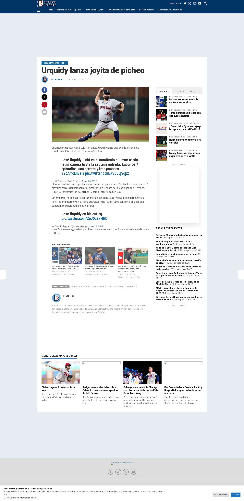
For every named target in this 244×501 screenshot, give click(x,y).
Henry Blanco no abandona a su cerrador (185, 141)
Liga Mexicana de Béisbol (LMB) (121, 9)
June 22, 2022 (96, 226)
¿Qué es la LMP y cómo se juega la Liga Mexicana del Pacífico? (185, 128)
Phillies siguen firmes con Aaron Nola (59, 389)
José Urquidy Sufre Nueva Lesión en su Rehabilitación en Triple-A (65, 267)
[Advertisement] (122, 35)
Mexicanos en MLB (115, 286)
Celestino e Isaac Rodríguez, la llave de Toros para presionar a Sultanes (179, 274)
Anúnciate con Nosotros (170, 9)
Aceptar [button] (236, 494)
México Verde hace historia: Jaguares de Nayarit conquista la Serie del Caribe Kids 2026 (177, 290)
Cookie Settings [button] (220, 494)
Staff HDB (57, 79)
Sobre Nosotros (146, 9)
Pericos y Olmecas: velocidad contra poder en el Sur (184, 101)
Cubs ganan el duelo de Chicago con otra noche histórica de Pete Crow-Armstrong (140, 390)
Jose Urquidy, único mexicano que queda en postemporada (99, 267)
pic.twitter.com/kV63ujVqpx (107, 173)
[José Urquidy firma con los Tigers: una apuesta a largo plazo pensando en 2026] (133, 255)
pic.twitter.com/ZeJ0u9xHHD (84, 218)
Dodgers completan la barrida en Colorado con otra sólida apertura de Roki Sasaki (100, 390)
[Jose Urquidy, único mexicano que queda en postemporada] (100, 255)
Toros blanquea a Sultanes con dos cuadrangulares (185, 114)
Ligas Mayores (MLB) (94, 9)
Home (50, 9)
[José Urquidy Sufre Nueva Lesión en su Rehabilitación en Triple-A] (67, 255)
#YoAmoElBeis (72, 173)
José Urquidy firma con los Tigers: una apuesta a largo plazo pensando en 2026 (132, 268)
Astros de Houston (80, 286)
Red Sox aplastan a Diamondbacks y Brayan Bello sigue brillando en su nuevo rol (183, 390)
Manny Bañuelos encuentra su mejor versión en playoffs (184, 154)
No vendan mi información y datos (22, 497)
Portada (131, 286)
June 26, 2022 (90, 181)
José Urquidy (98, 286)
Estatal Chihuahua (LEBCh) (69, 9)
